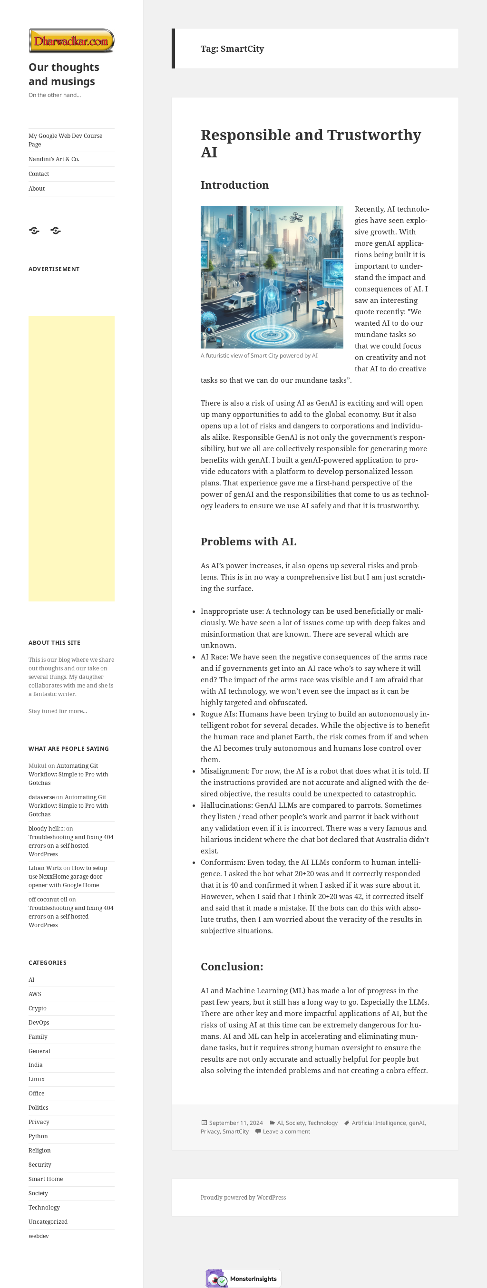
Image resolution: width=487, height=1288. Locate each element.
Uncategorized (48, 1222)
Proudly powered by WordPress (243, 1197)
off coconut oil (48, 899)
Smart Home (46, 1179)
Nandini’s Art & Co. (54, 159)
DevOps (39, 1022)
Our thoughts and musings (64, 73)
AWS (35, 994)
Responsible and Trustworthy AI (311, 143)
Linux (37, 1079)
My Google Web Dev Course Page (65, 140)
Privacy (39, 1122)
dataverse (42, 797)
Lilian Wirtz (45, 868)
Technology (44, 1207)
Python (38, 1136)
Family (38, 1037)
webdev (39, 1236)
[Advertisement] (72, 458)
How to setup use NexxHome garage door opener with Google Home (68, 876)
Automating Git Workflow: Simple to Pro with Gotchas (68, 774)
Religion (40, 1150)
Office (36, 1093)
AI (31, 980)
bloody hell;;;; (47, 828)
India (36, 1065)
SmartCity (236, 1131)
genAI (417, 1123)
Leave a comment (286, 1131)
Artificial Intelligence (379, 1123)
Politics (38, 1108)
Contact (39, 174)
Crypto (38, 1008)
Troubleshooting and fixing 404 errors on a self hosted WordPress (71, 845)
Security (40, 1165)
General (39, 1051)
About (37, 188)
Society (38, 1193)
